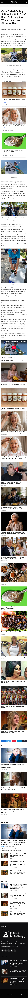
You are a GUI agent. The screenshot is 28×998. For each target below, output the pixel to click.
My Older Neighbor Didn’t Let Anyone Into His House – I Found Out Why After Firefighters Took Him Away (13, 811)
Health (21, 994)
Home (8, 994)
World (12, 994)
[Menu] (2, 2)
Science (16, 994)
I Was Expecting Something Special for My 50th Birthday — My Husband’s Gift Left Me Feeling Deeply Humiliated (13, 766)
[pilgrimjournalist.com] (14, 2)
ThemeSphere (21, 991)
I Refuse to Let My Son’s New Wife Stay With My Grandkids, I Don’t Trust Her (13, 788)
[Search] (26, 2)
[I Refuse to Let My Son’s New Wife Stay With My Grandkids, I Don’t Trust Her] (14, 779)
